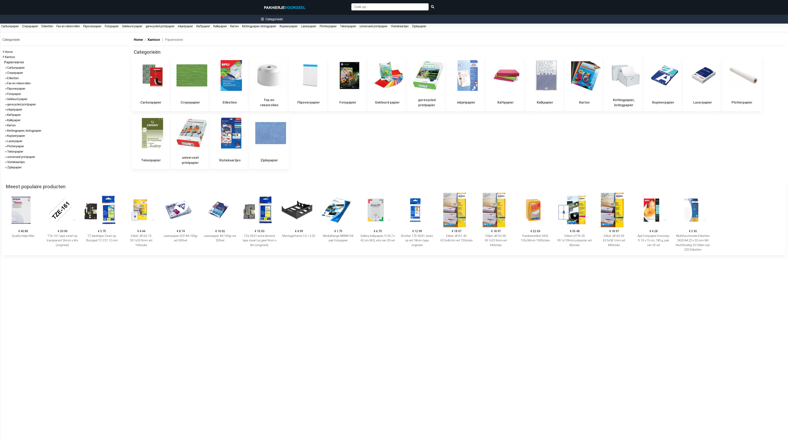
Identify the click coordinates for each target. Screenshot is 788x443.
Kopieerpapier (288, 26)
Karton (234, 26)
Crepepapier (30, 26)
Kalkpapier (220, 26)
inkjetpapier (185, 26)
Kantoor (10, 57)
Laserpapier (309, 26)
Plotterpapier (328, 26)
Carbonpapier (10, 26)
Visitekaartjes (400, 26)
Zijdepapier (419, 26)
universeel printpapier (373, 26)
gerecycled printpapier (160, 26)
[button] (272, 19)
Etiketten (47, 26)
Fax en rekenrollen (68, 26)
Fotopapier (112, 26)
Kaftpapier (203, 26)
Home (9, 52)
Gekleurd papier (132, 26)
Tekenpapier (348, 26)
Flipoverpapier (92, 26)
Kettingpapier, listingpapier (259, 26)
